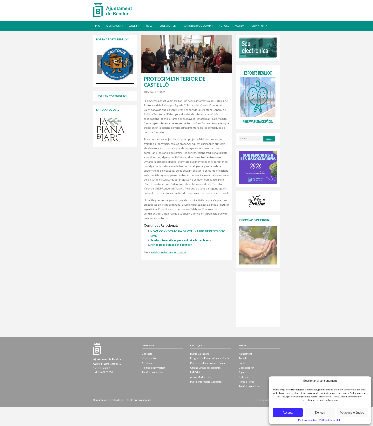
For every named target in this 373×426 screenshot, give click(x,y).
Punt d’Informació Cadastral (206, 381)
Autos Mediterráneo (201, 377)
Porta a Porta (258, 25)
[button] (99, 64)
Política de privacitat (329, 419)
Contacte (147, 353)
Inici (97, 25)
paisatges (167, 252)
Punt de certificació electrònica (207, 363)
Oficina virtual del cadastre (205, 367)
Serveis (134, 25)
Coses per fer (168, 25)
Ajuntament (114, 25)
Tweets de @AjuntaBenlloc (111, 95)
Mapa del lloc (149, 358)
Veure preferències (352, 412)
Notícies (224, 25)
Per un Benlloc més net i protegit (171, 244)
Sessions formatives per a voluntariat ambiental (181, 240)
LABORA (195, 372)
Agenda (239, 25)
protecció (180, 252)
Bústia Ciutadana (199, 353)
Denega (320, 412)
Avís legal (147, 363)
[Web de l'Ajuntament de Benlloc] (112, 10)
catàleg (155, 252)
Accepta (288, 412)
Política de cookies (307, 419)
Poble (149, 25)
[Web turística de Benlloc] (257, 200)
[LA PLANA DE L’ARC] (110, 129)
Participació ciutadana (198, 25)
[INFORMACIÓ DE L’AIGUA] (258, 244)
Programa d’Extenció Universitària (209, 358)
